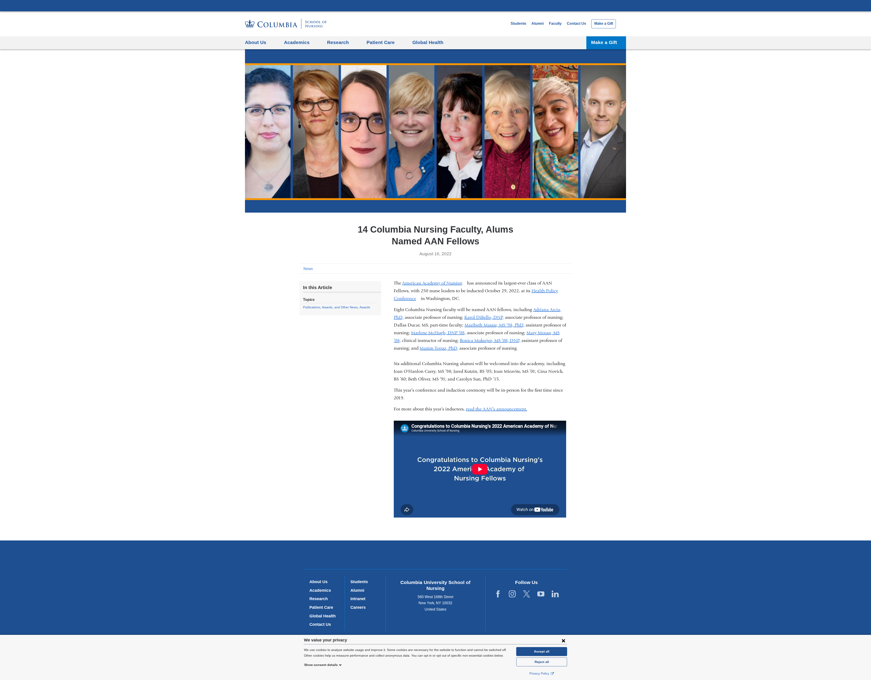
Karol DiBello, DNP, (484, 317)
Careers (358, 607)
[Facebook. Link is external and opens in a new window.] (498, 594)
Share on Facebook (546, 268)
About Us (318, 581)
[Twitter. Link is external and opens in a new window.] (526, 594)
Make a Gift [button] (604, 42)
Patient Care (321, 607)
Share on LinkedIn (561, 268)
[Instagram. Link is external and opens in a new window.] (512, 594)
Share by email (568, 268)
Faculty (555, 23)
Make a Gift (603, 23)
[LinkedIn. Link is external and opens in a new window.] (555, 594)
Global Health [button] (427, 42)
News (308, 269)
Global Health (322, 616)
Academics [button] (297, 42)
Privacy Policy (539, 673)
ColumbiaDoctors (501, 554)
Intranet (357, 599)
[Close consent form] (563, 640)
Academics (320, 590)
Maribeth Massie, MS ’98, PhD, (494, 325)
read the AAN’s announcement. (498, 409)
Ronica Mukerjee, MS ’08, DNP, (490, 340)
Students (518, 23)
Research (318, 599)
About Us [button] (255, 42)
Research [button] (338, 42)
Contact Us (576, 23)
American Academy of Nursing (434, 283)
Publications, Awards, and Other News (330, 307)
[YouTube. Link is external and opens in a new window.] (541, 594)
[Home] (286, 24)
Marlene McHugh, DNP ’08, (438, 332)
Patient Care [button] (381, 42)
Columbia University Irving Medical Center (435, 5)
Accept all (541, 651)
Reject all (542, 662)
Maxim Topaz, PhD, (439, 348)
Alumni (537, 23)
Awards (365, 307)
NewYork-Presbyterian (435, 555)
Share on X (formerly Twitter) (554, 268)
